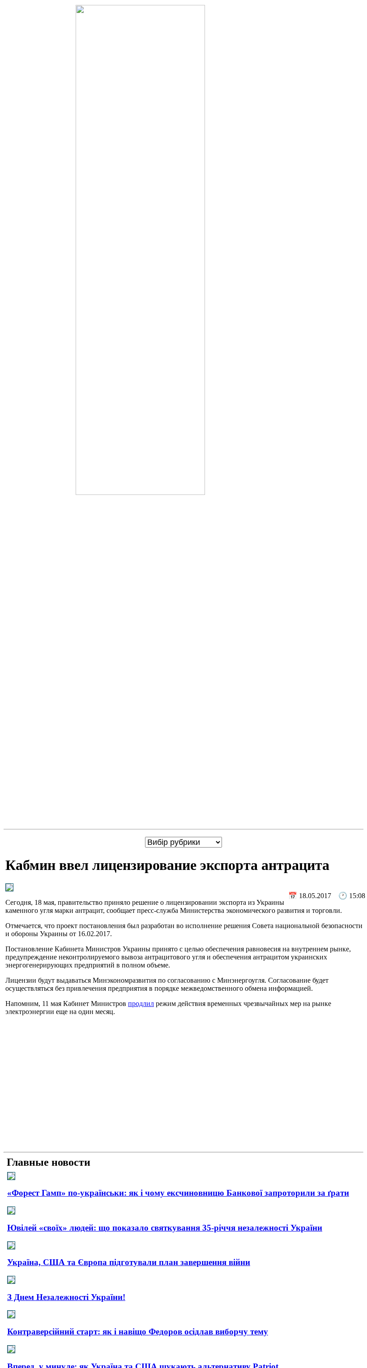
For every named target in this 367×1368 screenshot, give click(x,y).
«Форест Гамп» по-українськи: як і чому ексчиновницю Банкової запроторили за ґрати (178, 1193)
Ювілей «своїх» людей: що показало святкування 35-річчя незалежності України (164, 1227)
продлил (141, 1003)
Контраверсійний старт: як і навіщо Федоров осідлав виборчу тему (137, 1331)
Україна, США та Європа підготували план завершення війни (128, 1262)
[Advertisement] (183, 1085)
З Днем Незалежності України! (66, 1297)
